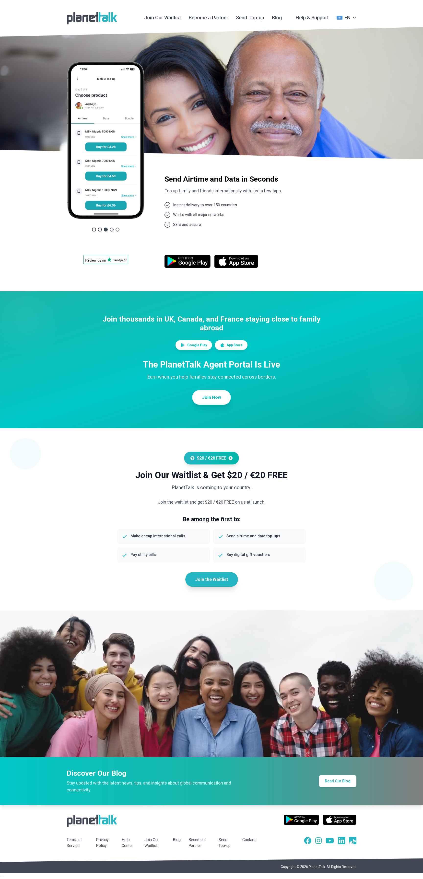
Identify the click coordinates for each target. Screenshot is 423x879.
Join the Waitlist (211, 579)
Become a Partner (208, 18)
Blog (277, 18)
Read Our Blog (338, 781)
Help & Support (312, 18)
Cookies (249, 839)
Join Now (211, 397)
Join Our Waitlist (162, 18)
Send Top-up (250, 18)
